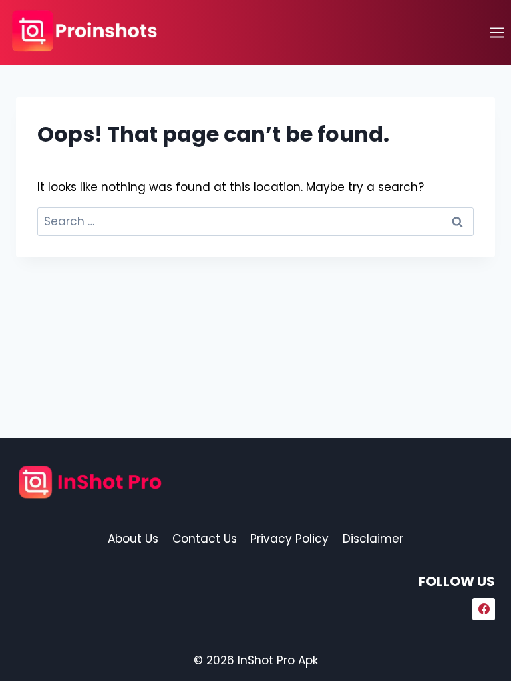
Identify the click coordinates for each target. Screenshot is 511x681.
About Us (133, 539)
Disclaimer (373, 539)
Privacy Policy (289, 539)
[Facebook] (483, 609)
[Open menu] (496, 32)
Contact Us (204, 539)
